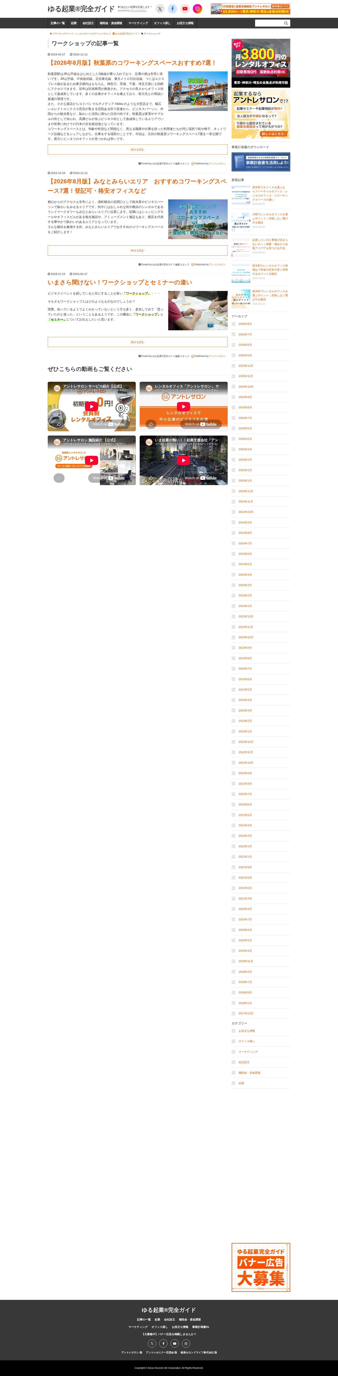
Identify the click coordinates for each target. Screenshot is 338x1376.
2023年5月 (245, 689)
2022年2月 (245, 846)
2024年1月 (245, 606)
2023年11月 (246, 627)
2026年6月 (245, 344)
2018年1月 (245, 1003)
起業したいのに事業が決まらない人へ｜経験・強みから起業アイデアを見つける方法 (270, 244)
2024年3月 (245, 585)
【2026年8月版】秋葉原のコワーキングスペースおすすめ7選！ (132, 62)
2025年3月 (245, 459)
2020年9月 (245, 908)
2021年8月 (245, 877)
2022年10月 (246, 762)
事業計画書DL (201, 1326)
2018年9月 (245, 971)
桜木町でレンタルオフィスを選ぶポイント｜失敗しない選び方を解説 (270, 295)
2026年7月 (245, 334)
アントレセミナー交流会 (160, 1352)
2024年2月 (245, 595)
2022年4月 (245, 825)
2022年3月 (245, 835)
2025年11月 (246, 376)
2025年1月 (245, 480)
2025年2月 (245, 470)
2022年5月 (245, 815)
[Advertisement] (261, 1114)
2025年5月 (245, 438)
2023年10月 (246, 637)
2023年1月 (245, 731)
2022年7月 (245, 794)
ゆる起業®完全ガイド (81, 9)
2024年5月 (245, 564)
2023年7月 (245, 668)
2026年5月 (245, 355)
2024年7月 (245, 543)
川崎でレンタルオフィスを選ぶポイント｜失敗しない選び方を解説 (270, 218)
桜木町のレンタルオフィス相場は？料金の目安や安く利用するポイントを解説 (270, 269)
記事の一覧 (58, 23)
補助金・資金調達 (111, 23)
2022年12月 (246, 741)
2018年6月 (245, 992)
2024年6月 (245, 553)
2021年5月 (245, 888)
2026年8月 (245, 323)
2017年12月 (246, 1013)
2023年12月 (246, 616)
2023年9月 (245, 647)
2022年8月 (245, 783)
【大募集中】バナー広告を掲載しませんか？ (169, 1334)
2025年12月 (246, 365)
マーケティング (138, 23)
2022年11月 (246, 752)
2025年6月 (245, 428)
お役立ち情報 (185, 23)
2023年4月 (245, 700)
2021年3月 (245, 898)
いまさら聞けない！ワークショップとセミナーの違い (120, 282)
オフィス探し (162, 23)
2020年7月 (245, 919)
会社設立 (88, 23)
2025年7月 (245, 418)
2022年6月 (245, 804)
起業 (74, 23)
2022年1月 (245, 856)
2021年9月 (245, 867)
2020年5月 (245, 940)
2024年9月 (245, 522)
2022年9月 (245, 773)
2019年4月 (245, 950)
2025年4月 (245, 449)
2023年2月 (245, 720)
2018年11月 (246, 961)
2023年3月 (245, 710)
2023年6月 (245, 679)
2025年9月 (245, 397)
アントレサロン (139, 10)
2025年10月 (246, 386)
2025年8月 (245, 407)
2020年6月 (245, 929)
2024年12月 (246, 491)
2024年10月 (246, 511)
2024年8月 (245, 532)
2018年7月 (245, 982)
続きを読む (138, 149)
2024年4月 (245, 574)
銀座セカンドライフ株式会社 (198, 1352)
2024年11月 (246, 501)
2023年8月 (245, 658)
